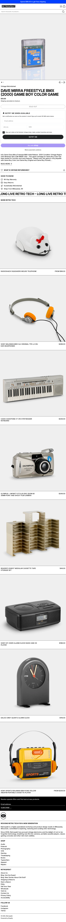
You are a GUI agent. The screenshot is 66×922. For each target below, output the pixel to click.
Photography (5, 849)
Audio (3, 844)
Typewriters (5, 860)
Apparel (3, 862)
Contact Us (5, 893)
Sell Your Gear (6, 886)
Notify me (33, 137)
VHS (2, 851)
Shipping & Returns (8, 880)
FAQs (3, 884)
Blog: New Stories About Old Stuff (13, 877)
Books (3, 858)
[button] (64, 6)
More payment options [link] (33, 150)
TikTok (3, 911)
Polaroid (4, 846)
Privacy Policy (6, 895)
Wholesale (4, 889)
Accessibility (5, 898)
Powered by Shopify (7, 918)
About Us (4, 873)
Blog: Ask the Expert (8, 875)
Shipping (3, 101)
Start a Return (6, 882)
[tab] (1, 82)
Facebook (4, 906)
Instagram (4, 908)
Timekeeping (5, 855)
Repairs (3, 864)
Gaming (3, 853)
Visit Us (3, 891)
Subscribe (5, 808)
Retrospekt (9, 916)
